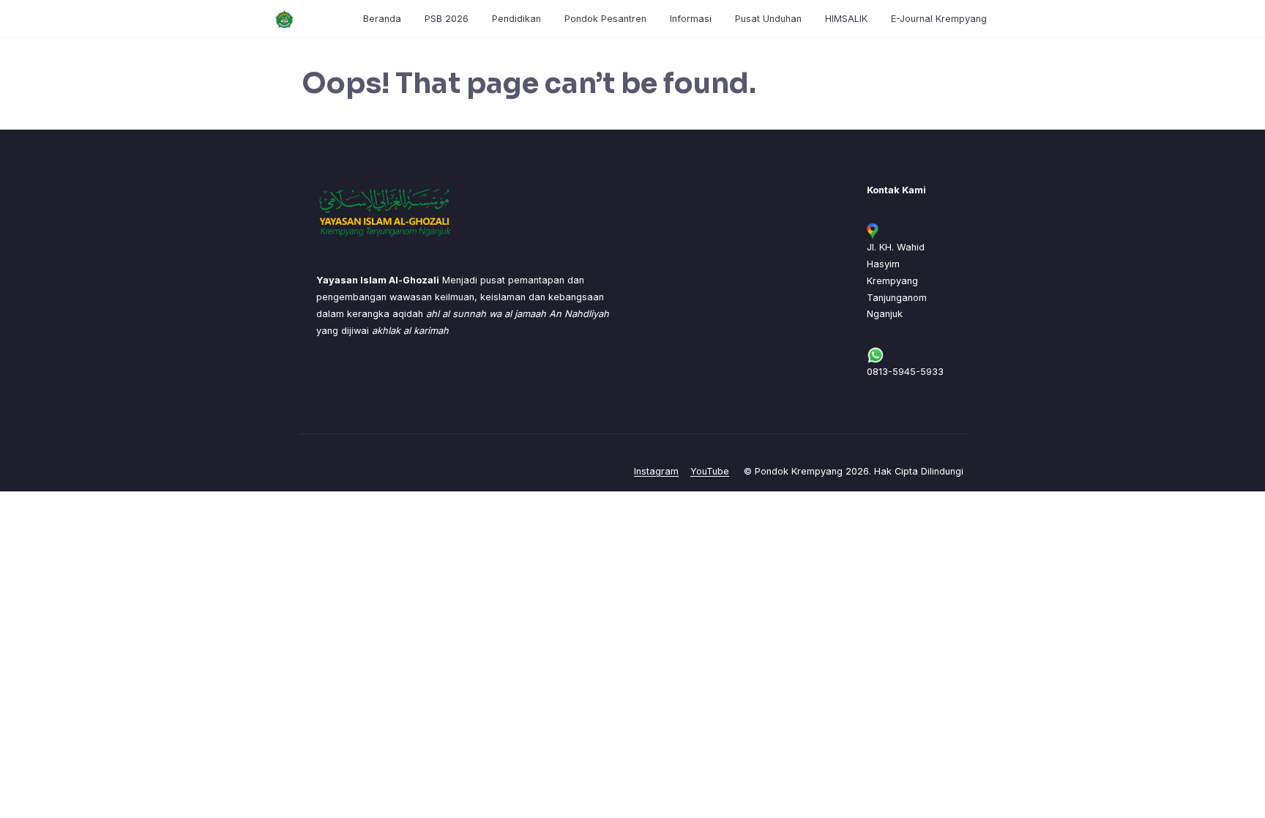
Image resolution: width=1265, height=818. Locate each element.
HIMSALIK (846, 18)
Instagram (656, 471)
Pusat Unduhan (768, 18)
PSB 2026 (447, 18)
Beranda (382, 18)
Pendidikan (516, 18)
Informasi (691, 18)
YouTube (709, 471)
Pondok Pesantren (605, 18)
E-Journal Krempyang (939, 18)
